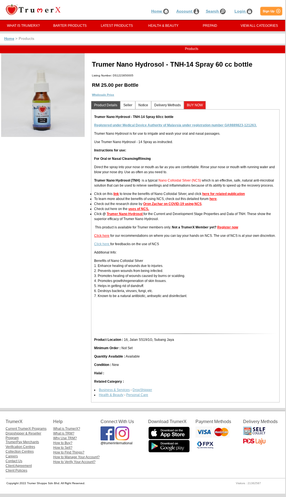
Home (157, 11)
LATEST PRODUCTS (117, 26)
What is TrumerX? (66, 429)
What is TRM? (63, 433)
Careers (12, 456)
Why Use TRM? (65, 438)
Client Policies (16, 470)
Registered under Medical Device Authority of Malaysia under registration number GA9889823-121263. (175, 125)
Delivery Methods (167, 105)
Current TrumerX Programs (26, 429)
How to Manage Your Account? (76, 457)
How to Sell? (62, 448)
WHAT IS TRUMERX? (23, 26)
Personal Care (137, 395)
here (213, 199)
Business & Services (114, 390)
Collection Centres (20, 451)
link (116, 194)
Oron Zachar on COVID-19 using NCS (172, 204)
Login (240, 11)
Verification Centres (20, 447)
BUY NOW (195, 105)
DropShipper (142, 390)
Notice (143, 105)
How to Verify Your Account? (74, 462)
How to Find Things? (68, 452)
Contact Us (14, 461)
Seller (127, 105)
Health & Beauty (111, 395)
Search (213, 11)
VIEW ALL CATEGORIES (259, 26)
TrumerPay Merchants (22, 442)
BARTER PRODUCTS (70, 26)
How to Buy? (62, 443)
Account (185, 11)
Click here (101, 236)
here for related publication (223, 194)
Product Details (105, 105)
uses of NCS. (138, 209)
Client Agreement (19, 466)
